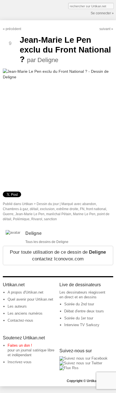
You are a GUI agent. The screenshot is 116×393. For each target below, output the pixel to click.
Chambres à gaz (15, 209)
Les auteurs (17, 306)
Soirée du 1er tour (78, 318)
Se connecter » (102, 13)
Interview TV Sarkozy (81, 325)
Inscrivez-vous (20, 362)
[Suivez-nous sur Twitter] (80, 363)
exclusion (47, 209)
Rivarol (36, 219)
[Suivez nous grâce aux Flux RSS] (69, 368)
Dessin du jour (48, 204)
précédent (13, 29)
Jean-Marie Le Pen (29, 214)
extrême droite (67, 209)
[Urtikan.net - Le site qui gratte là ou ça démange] (23, 9)
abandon (89, 204)
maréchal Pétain (58, 214)
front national (96, 209)
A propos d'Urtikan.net (25, 292)
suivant (104, 29)
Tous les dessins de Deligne (46, 242)
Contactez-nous (20, 320)
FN (82, 209)
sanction (50, 219)
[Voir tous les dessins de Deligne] (13, 232)
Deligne (33, 233)
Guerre (8, 214)
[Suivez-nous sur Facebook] (83, 358)
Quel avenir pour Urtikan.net (30, 299)
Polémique (21, 219)
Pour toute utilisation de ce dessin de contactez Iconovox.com (58, 255)
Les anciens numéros (25, 313)
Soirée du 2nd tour (79, 304)
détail (34, 209)
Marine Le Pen (84, 214)
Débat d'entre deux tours (84, 311)
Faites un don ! (20, 345)
